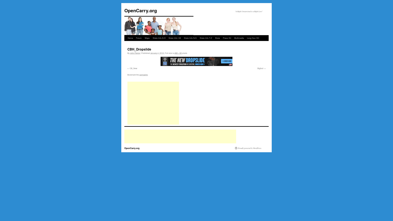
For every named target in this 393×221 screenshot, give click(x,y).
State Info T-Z (206, 38)
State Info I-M (175, 38)
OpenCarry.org (140, 10)
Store (217, 38)
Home (130, 38)
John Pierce (135, 53)
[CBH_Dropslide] (196, 61)
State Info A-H (159, 38)
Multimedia (239, 38)
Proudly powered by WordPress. (250, 148)
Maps (147, 38)
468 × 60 (178, 53)
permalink (143, 74)
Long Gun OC (253, 38)
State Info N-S (190, 38)
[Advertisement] (153, 103)
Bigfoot (260, 68)
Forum (139, 38)
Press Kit (227, 38)
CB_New (133, 68)
